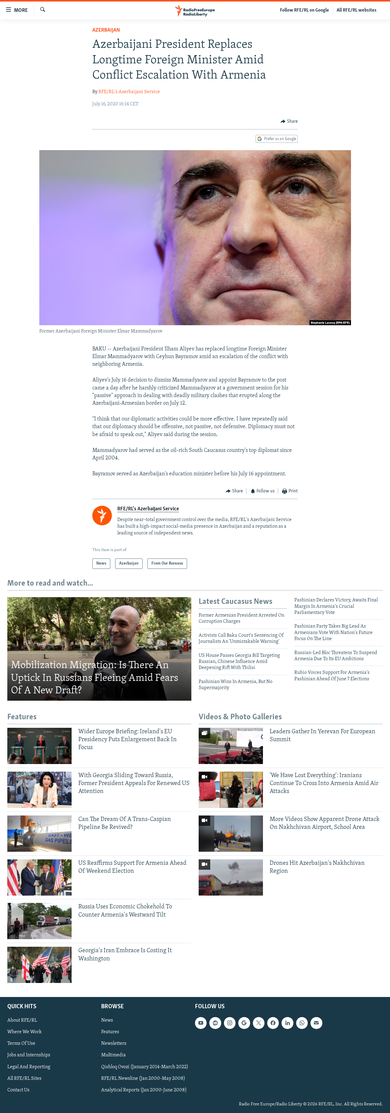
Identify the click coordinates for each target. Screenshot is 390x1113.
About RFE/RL (22, 1020)
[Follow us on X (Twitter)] (258, 1023)
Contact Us (18, 1090)
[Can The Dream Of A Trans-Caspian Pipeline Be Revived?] (39, 833)
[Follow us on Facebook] (273, 1023)
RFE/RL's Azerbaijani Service (129, 92)
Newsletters (113, 1043)
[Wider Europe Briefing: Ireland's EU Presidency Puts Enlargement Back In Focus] (39, 746)
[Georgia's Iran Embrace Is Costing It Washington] (39, 965)
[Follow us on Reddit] (215, 1023)
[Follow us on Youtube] (201, 1023)
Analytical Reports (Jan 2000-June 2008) (144, 1090)
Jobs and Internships (28, 1055)
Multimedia (113, 1055)
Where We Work (24, 1032)
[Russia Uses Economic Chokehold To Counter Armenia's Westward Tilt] (39, 921)
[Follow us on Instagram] (230, 1023)
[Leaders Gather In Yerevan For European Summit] (231, 746)
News (107, 1020)
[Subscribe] (316, 1023)
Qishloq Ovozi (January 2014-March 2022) (144, 1067)
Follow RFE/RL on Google (304, 10)
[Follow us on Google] (244, 1023)
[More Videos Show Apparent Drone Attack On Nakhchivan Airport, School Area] (231, 833)
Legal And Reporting (28, 1067)
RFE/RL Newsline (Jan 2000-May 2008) (143, 1078)
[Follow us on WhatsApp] (302, 1023)
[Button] (289, 121)
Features (110, 1032)
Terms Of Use (21, 1043)
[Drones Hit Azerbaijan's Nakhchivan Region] (231, 877)
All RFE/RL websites (357, 10)
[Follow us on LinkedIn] (287, 1023)
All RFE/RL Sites (24, 1078)
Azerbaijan (106, 30)
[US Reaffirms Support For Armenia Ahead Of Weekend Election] (39, 877)
